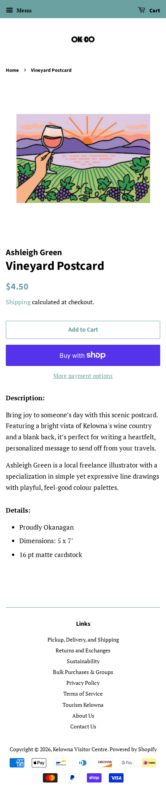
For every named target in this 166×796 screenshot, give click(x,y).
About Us (83, 715)
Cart (154, 11)
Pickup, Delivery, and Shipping (83, 639)
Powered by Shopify (133, 749)
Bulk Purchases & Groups (83, 672)
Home (12, 70)
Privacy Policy (83, 682)
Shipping (18, 302)
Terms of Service (83, 693)
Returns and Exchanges (83, 650)
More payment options (83, 375)
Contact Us (83, 726)
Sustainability (83, 661)
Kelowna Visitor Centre (80, 749)
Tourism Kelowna (83, 704)
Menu (23, 10)
